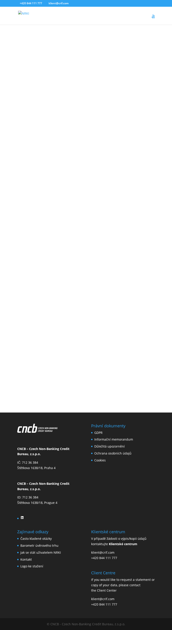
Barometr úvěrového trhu (39, 545)
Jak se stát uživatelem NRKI (40, 552)
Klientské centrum (123, 544)
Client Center (107, 590)
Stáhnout (7, 362)
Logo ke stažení (31, 566)
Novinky (73, 66)
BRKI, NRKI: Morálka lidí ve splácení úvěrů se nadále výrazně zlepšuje (69, 350)
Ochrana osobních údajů (112, 453)
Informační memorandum (113, 439)
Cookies (100, 460)
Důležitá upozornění (109, 446)
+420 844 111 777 (104, 558)
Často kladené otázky (36, 538)
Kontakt (26, 559)
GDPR (98, 432)
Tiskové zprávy (94, 66)
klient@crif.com (102, 552)
